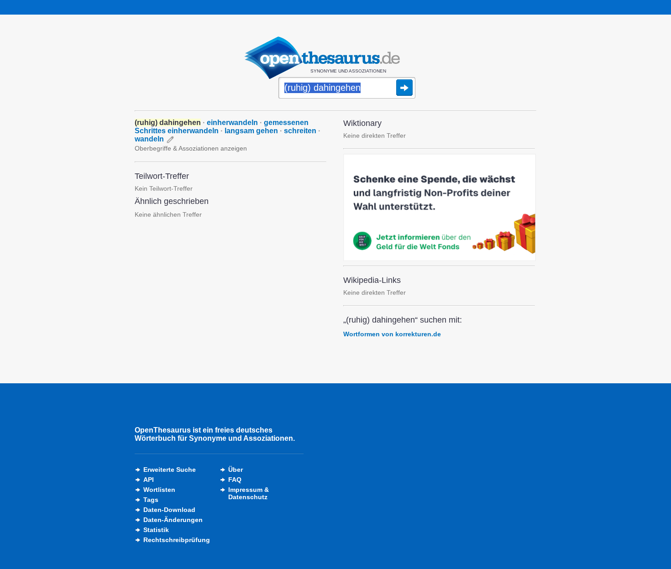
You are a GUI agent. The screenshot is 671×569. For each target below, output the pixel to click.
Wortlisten (159, 489)
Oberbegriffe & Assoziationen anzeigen (191, 148)
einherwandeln (232, 122)
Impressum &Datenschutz (248, 493)
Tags (150, 499)
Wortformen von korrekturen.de (392, 334)
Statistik (156, 529)
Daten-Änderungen (173, 519)
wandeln (149, 139)
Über (235, 469)
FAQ (234, 479)
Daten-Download (169, 509)
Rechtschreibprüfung (176, 539)
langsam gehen (251, 131)
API (148, 479)
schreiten (300, 131)
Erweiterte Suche (169, 469)
